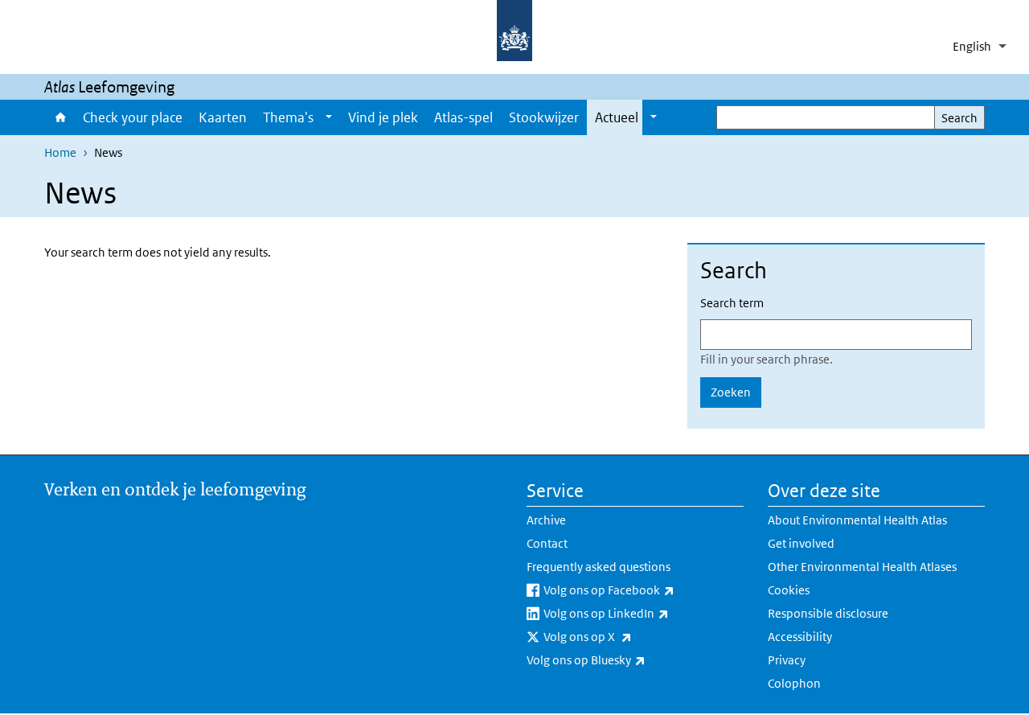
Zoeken (731, 392)
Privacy (787, 660)
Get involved (801, 543)
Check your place (132, 117)
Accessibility (800, 636)
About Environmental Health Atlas (857, 520)
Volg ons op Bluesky (628, 659)
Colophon (794, 683)
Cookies (789, 590)
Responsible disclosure (828, 613)
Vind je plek (383, 117)
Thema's (288, 117)
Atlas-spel (463, 117)
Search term (732, 302)
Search (959, 117)
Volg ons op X (629, 636)
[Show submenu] (329, 117)
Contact (547, 543)
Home (59, 117)
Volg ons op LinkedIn (643, 613)
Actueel (616, 117)
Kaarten (223, 117)
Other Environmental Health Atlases (862, 566)
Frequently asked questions (598, 566)
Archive (546, 520)
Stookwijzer (544, 117)
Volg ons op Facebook (643, 589)
